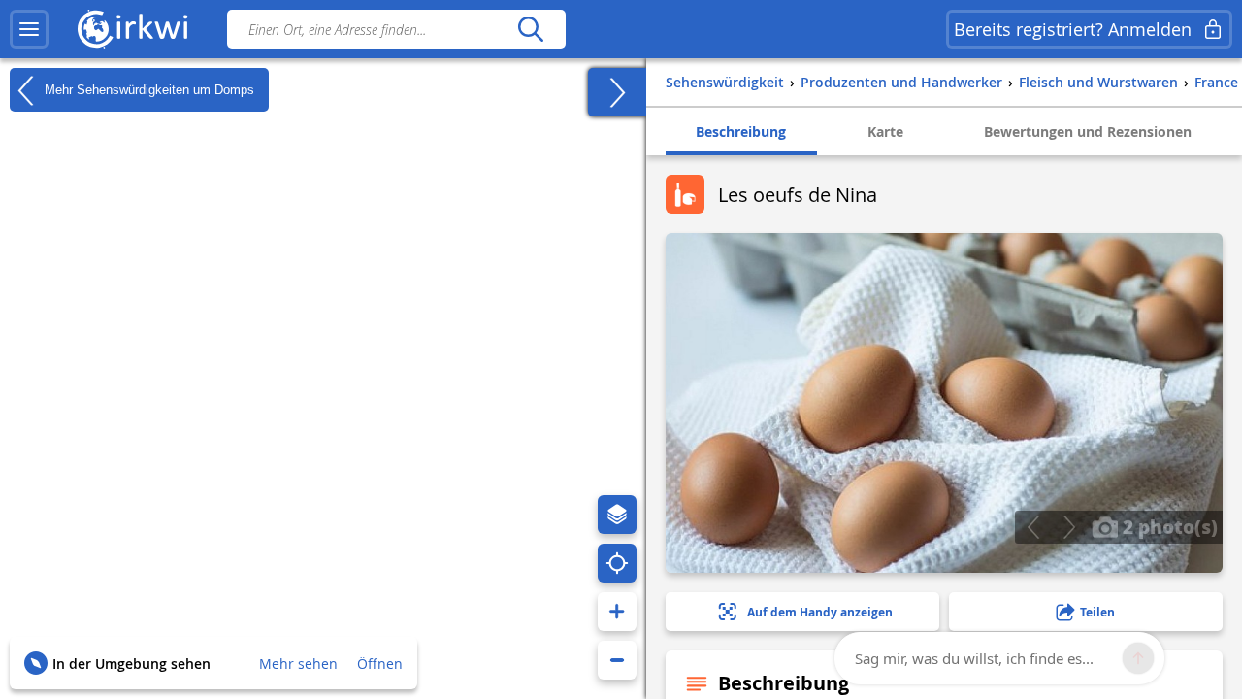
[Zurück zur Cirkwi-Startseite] (133, 29)
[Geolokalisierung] (617, 563)
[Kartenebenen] (617, 514)
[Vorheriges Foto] (1033, 527)
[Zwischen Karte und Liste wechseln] (617, 92)
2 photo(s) (1168, 526)
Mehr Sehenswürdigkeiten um (147, 89)
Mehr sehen (298, 663)
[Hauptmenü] (29, 29)
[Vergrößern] (617, 611)
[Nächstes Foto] (1069, 527)
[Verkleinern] (617, 660)
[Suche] (530, 29)
